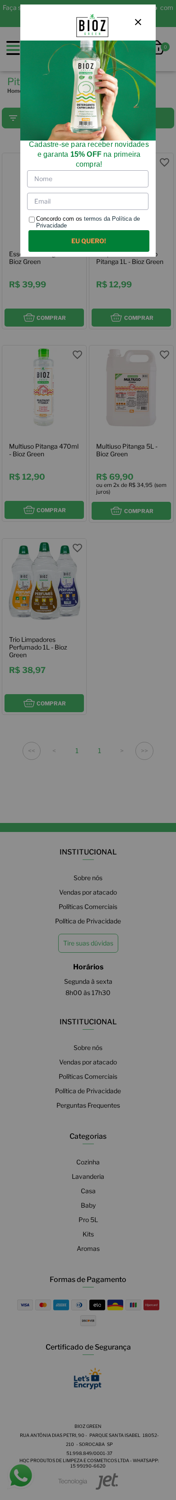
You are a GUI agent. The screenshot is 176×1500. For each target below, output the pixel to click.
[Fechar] (138, 22)
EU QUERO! (88, 241)
